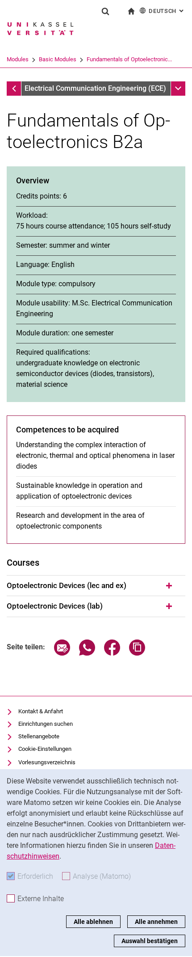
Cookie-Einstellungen (44, 748)
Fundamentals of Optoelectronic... (129, 59)
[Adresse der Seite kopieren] (137, 653)
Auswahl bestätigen (149, 940)
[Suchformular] (105, 11)
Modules (18, 59)
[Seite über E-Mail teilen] (62, 653)
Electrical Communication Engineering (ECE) (95, 88)
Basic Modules (57, 59)
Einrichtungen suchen (45, 723)
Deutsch (167, 11)
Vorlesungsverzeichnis (46, 762)
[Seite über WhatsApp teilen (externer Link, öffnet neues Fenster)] (87, 653)
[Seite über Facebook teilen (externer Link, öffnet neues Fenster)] (112, 653)
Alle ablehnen (93, 921)
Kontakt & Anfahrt (40, 711)
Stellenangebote (38, 736)
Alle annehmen (156, 921)
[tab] (96, 586)
